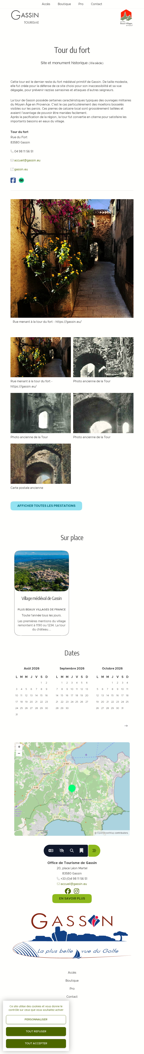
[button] (126, 726)
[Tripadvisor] (21, 180)
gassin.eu (21, 169)
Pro (80, 4)
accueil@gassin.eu (27, 160)
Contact (96, 4)
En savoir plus (72, 898)
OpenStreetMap (105, 833)
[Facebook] (67, 891)
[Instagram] (76, 891)
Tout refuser (36, 1031)
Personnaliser (36, 1019)
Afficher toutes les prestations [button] (46, 505)
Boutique (64, 4)
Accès (46, 4)
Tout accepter (36, 1043)
